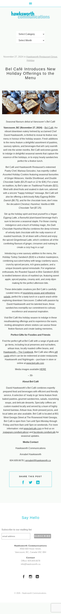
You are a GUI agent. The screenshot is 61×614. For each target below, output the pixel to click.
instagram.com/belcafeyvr (15, 432)
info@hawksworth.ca (30, 564)
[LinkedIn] (37, 577)
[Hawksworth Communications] (30, 15)
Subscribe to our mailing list (17, 529)
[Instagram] (30, 577)
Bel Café (49, 127)
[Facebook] (23, 577)
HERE (43, 369)
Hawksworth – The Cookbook (18, 352)
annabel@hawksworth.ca (38, 460)
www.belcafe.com (35, 363)
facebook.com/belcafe (44, 432)
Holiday (30, 60)
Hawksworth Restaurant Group (41, 57)
